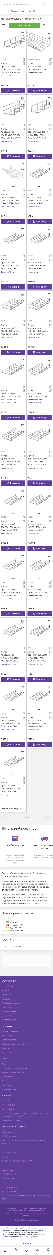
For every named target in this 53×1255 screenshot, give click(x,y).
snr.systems (7, 1085)
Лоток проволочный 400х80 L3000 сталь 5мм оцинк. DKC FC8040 (10, 264)
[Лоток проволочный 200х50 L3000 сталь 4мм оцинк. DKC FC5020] (39, 369)
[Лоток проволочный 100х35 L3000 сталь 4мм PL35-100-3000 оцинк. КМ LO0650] (13, 42)
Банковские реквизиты (12, 1003)
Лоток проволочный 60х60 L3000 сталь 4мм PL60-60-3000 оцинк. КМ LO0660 (37, 133)
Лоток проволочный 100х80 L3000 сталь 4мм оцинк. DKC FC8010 (10, 329)
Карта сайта (7, 1052)
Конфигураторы (9, 1089)
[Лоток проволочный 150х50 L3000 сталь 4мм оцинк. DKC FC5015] (13, 369)
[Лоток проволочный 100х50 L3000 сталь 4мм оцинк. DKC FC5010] (39, 696)
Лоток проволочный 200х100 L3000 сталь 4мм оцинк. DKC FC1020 (37, 329)
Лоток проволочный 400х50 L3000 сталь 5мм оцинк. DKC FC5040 (10, 787)
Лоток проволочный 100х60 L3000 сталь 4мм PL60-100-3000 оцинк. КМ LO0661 (10, 133)
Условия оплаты (9, 1036)
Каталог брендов (9, 1011)
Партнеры (6, 1007)
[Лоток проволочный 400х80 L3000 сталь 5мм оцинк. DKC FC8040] (13, 238)
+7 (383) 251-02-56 (9, 1174)
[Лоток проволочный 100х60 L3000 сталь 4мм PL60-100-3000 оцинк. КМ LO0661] (13, 107)
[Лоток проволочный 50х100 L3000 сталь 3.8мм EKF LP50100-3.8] (13, 173)
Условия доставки (10, 1040)
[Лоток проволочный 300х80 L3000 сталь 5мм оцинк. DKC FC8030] (39, 238)
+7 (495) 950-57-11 (9, 1105)
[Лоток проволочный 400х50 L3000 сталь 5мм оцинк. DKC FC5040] (13, 761)
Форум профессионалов (13, 1072)
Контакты (6, 999)
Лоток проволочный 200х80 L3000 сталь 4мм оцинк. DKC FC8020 (10, 460)
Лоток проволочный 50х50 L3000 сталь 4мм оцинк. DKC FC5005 (37, 460)
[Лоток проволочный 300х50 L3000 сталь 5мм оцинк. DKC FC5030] (13, 696)
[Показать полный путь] (5, 11)
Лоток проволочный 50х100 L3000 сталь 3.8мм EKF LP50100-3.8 (10, 199)
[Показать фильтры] (49, 25)
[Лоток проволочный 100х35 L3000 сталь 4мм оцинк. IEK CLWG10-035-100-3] (39, 42)
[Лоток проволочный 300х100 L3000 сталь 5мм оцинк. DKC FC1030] (39, 173)
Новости (5, 990)
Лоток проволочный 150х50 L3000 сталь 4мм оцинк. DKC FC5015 (10, 395)
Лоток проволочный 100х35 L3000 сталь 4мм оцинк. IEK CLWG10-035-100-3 (36, 68)
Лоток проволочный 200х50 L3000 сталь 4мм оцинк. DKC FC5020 (37, 395)
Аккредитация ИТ (9, 1020)
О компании (7, 986)
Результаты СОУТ (9, 1016)
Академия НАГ (8, 1076)
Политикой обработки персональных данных (20, 1237)
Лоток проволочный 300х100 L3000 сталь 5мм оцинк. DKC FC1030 (37, 199)
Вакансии (6, 995)
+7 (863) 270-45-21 (9, 1157)
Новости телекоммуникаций (14, 1068)
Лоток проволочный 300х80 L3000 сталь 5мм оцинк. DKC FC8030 (37, 264)
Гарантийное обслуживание (15, 1044)
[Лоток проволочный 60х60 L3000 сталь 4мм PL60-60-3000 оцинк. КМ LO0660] (39, 107)
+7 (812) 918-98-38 (9, 1191)
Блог (4, 1064)
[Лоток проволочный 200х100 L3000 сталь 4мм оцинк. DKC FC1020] (39, 303)
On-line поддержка (10, 1031)
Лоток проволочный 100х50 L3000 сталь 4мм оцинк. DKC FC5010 (36, 722)
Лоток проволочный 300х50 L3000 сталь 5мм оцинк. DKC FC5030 (10, 722)
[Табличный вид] (3, 25)
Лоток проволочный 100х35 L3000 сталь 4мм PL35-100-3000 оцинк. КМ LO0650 (10, 68)
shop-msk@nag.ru (10, 1109)
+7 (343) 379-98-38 (9, 1136)
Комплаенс (7, 1048)
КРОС (4, 1081)
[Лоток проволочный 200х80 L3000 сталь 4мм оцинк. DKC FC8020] (13, 434)
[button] (49, 25)
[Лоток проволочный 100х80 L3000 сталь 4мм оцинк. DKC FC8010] (13, 303)
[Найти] (43, 4)
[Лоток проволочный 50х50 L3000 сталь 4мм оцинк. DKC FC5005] (39, 434)
